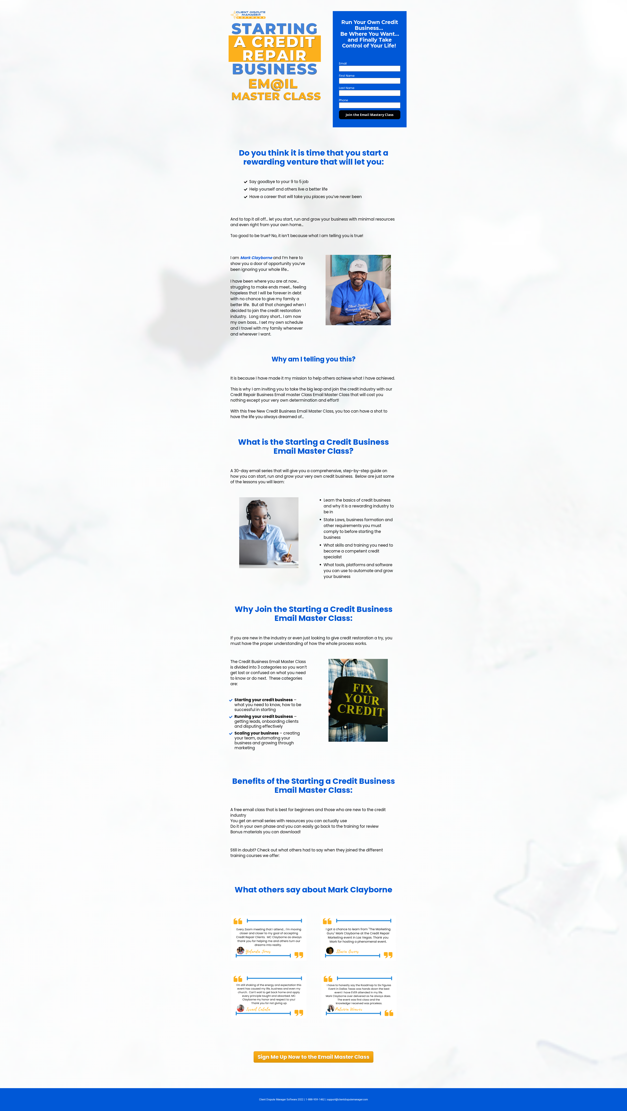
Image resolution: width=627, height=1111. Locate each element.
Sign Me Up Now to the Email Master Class (313, 1057)
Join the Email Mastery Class (370, 114)
